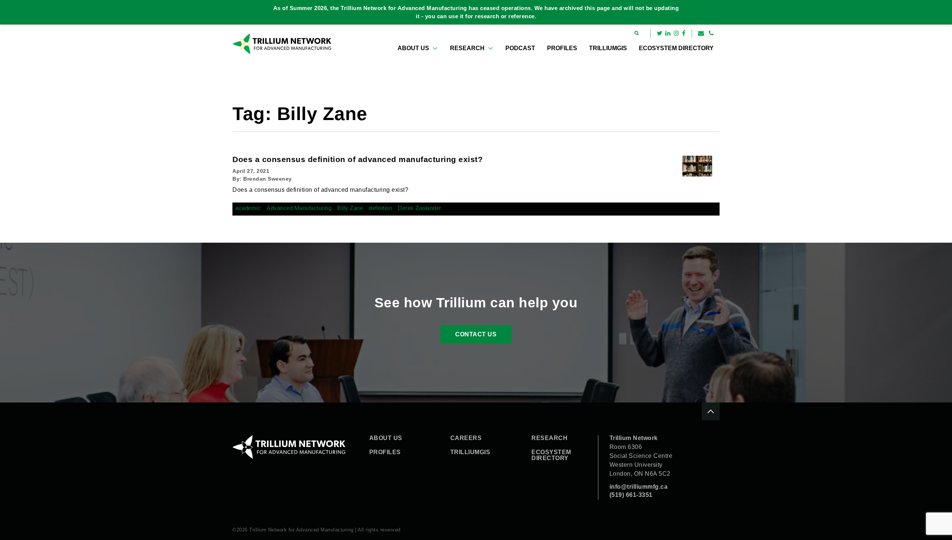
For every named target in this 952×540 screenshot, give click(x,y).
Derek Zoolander (419, 208)
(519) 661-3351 (631, 495)
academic (248, 208)
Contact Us (475, 334)
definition (380, 208)
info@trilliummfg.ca (639, 487)
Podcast (520, 48)
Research (467, 48)
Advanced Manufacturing (299, 208)
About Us (413, 48)
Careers (466, 438)
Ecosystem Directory (676, 48)
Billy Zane (350, 208)
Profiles (562, 48)
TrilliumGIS (608, 48)
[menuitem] (418, 48)
